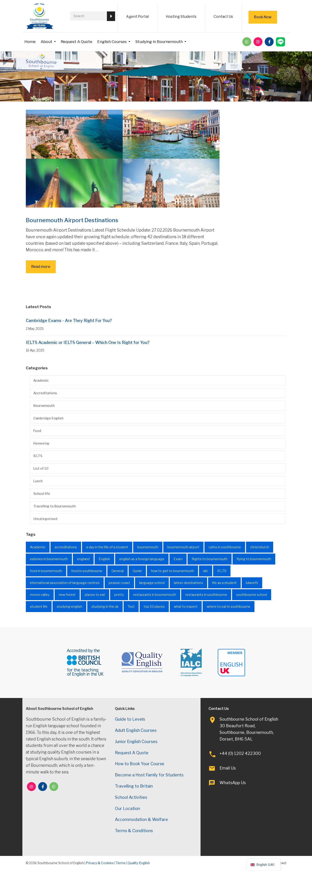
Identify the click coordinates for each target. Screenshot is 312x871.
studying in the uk (105, 607)
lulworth (252, 583)
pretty (119, 595)
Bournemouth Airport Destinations (72, 220)
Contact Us (223, 16)
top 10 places (154, 607)
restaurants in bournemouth (154, 595)
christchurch (259, 547)
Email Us (227, 768)
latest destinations (188, 583)
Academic (41, 380)
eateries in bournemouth (49, 559)
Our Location (127, 808)
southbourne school (251, 595)
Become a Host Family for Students (149, 774)
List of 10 (40, 468)
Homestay (41, 443)
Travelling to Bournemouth (54, 506)
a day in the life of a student (107, 547)
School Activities (131, 797)
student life (39, 607)
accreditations (66, 547)
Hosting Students (181, 16)
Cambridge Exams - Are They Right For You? (69, 320)
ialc (205, 571)
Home (30, 41)
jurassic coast (119, 583)
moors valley (40, 595)
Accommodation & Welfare (141, 819)
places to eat (95, 595)
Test (131, 607)
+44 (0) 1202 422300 (240, 753)
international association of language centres (65, 583)
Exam (178, 559)
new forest (67, 595)
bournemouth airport (183, 547)
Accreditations (45, 393)
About (46, 41)
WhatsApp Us (232, 782)
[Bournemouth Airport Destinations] (122, 158)
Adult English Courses (135, 730)
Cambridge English (48, 418)
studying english (69, 607)
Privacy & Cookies (100, 863)
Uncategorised (45, 519)
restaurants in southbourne (206, 595)
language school (152, 583)
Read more (40, 266)
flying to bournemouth (254, 559)
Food (37, 431)
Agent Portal (137, 16)
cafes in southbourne (225, 547)
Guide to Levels (130, 719)
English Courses (112, 41)
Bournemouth (44, 406)
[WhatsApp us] (247, 42)
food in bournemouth (46, 571)
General (117, 571)
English (104, 559)
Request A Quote (76, 41)
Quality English (139, 863)
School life (41, 493)
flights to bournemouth (209, 559)
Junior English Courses (136, 741)
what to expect (186, 607)
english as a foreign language (141, 559)
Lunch (37, 481)
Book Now (263, 17)
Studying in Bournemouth (159, 41)
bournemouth (147, 547)
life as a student (224, 583)
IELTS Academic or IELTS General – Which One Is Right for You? (88, 342)
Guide (137, 571)
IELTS (37, 456)
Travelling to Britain (134, 786)
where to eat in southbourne (228, 607)
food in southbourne (86, 571)
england (83, 559)
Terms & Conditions (134, 830)
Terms (121, 863)
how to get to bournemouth (172, 571)
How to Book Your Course (139, 763)
